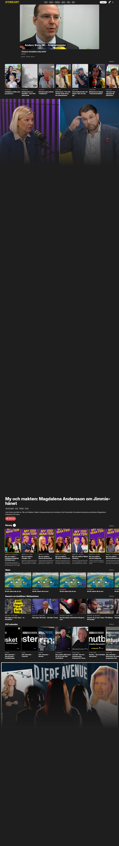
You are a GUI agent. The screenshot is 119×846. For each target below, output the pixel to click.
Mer (73, 2)
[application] (59, 27)
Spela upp (12, 518)
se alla (111, 61)
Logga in (103, 2)
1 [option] (14, 525)
